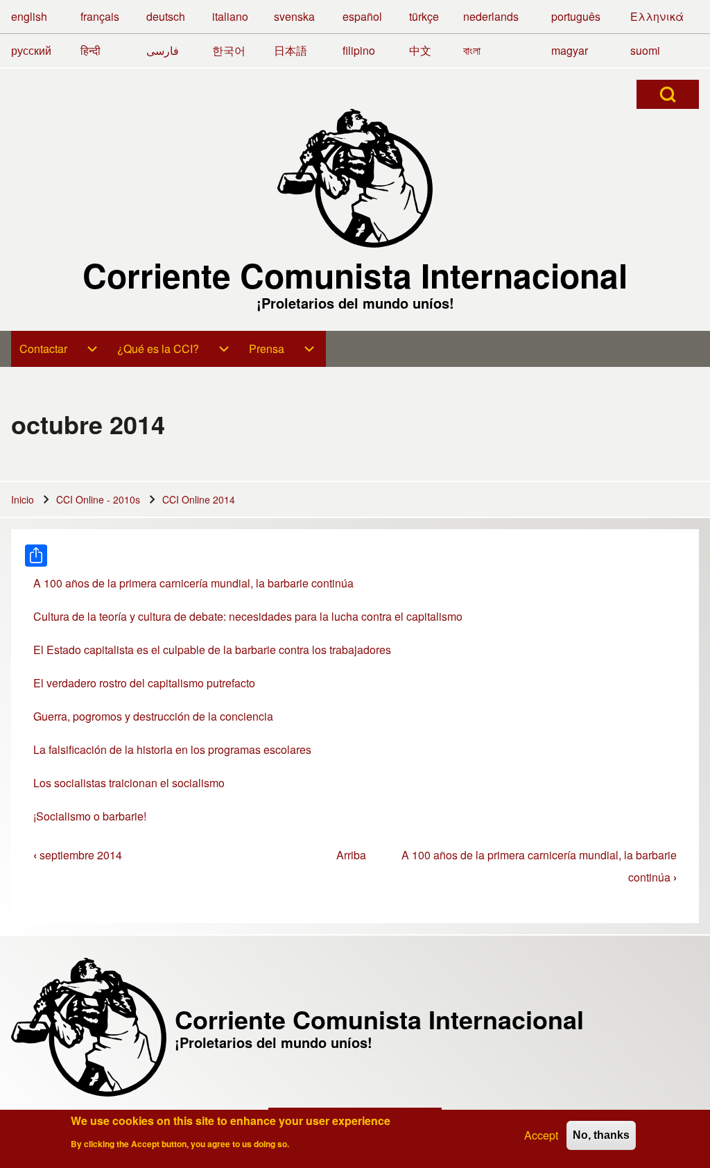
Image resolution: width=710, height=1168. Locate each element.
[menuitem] (60, 349)
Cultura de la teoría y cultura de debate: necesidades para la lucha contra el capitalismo (247, 616)
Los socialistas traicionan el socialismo (129, 783)
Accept (541, 1135)
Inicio (22, 499)
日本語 (290, 50)
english (29, 16)
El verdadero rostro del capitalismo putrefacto (144, 683)
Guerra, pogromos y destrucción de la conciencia (153, 716)
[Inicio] (355, 178)
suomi (645, 50)
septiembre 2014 (77, 855)
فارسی (162, 50)
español (362, 16)
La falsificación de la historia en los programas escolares (172, 749)
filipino (359, 50)
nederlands (491, 16)
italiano (230, 16)
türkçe (424, 16)
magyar (569, 50)
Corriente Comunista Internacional (355, 275)
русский (31, 50)
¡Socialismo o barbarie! (89, 816)
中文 (420, 50)
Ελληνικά (657, 16)
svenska (294, 16)
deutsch (165, 16)
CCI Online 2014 (198, 499)
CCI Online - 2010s (98, 499)
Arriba (351, 855)
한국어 (228, 50)
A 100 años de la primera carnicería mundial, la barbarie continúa (193, 583)
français (99, 16)
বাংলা (471, 50)
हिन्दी (90, 50)
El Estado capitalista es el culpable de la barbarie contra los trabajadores (212, 650)
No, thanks (601, 1135)
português (575, 16)
